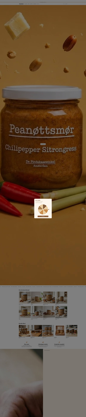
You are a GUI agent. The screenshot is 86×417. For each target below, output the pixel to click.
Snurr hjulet (43, 216)
